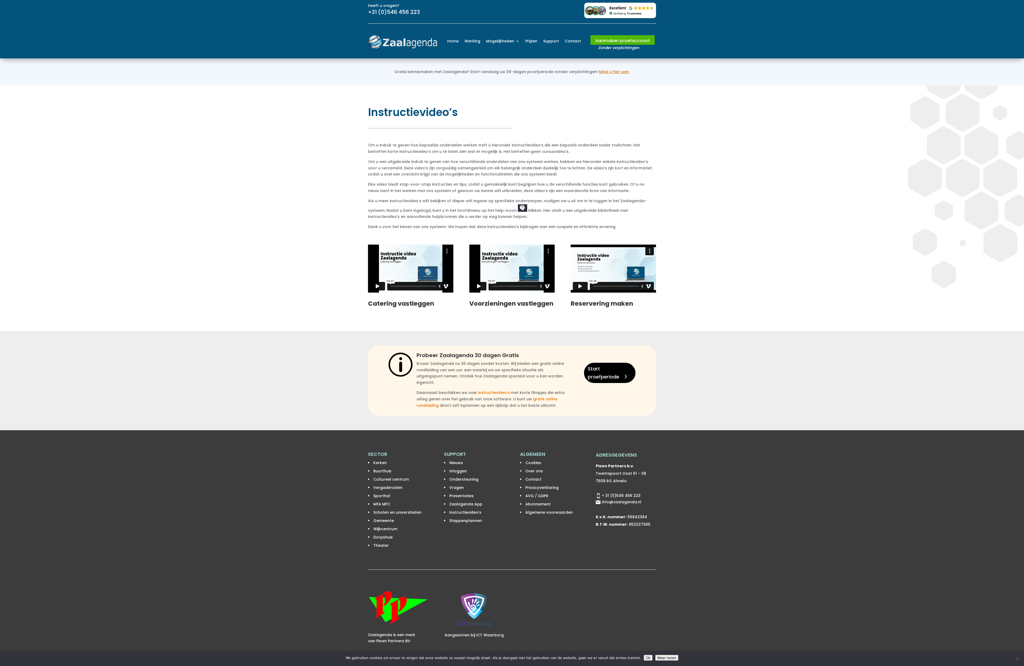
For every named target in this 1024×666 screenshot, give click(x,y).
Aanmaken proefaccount (622, 41)
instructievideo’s (494, 392)
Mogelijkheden (500, 41)
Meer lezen (666, 658)
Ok (648, 658)
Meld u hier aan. (614, 71)
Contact (573, 41)
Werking (472, 41)
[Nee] (1017, 658)
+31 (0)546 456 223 (394, 12)
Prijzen (531, 41)
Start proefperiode (603, 372)
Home (453, 41)
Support (551, 41)
